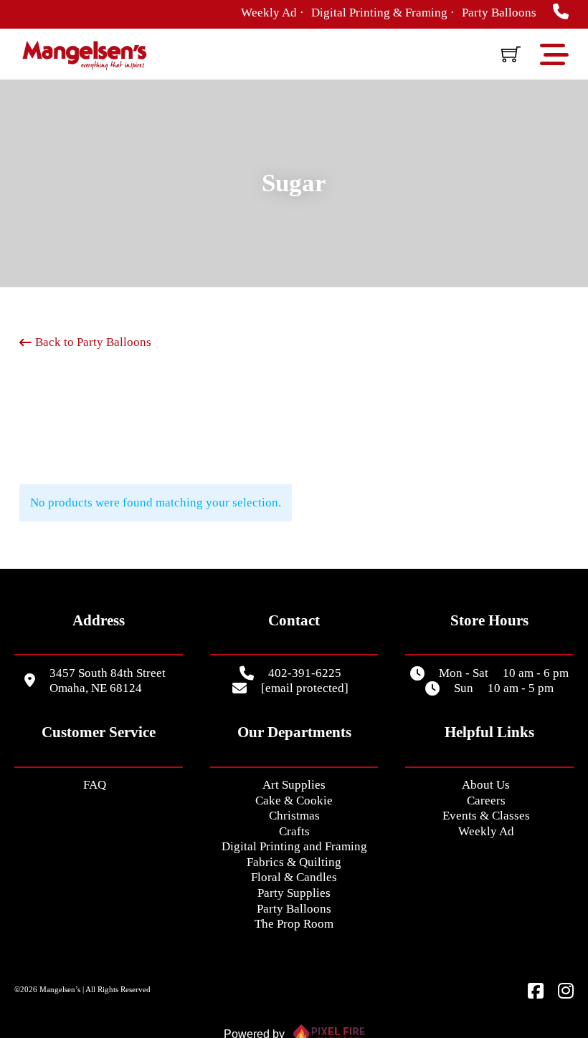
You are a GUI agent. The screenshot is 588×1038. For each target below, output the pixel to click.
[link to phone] (561, 12)
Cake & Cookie (294, 800)
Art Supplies (294, 785)
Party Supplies (294, 893)
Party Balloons (294, 909)
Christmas (294, 815)
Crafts (294, 831)
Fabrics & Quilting (294, 862)
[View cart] (511, 54)
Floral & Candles (294, 877)
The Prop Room (294, 924)
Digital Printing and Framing (294, 846)
